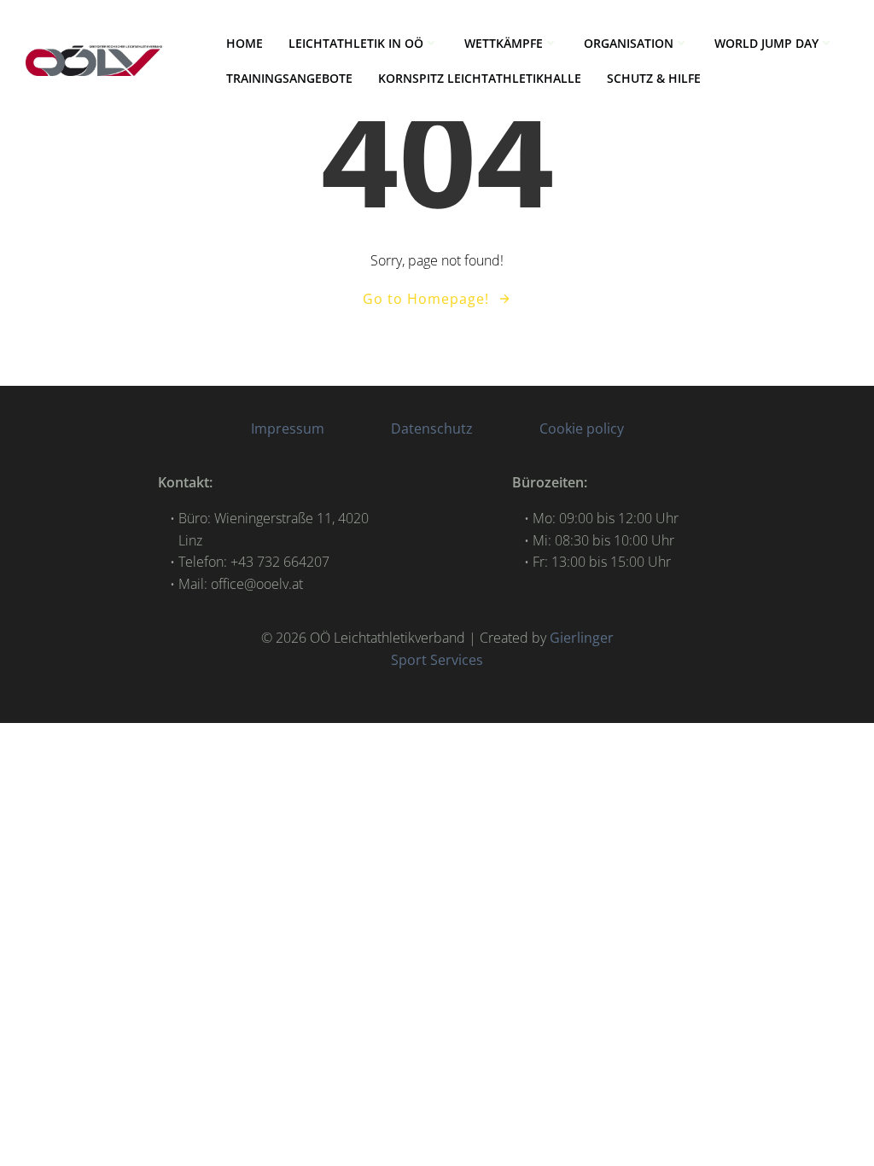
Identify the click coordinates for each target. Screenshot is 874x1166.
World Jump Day (766, 43)
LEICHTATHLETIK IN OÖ (355, 43)
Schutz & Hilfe (654, 78)
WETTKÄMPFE (503, 43)
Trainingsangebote (289, 78)
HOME (244, 43)
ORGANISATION (628, 43)
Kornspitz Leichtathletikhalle (479, 78)
